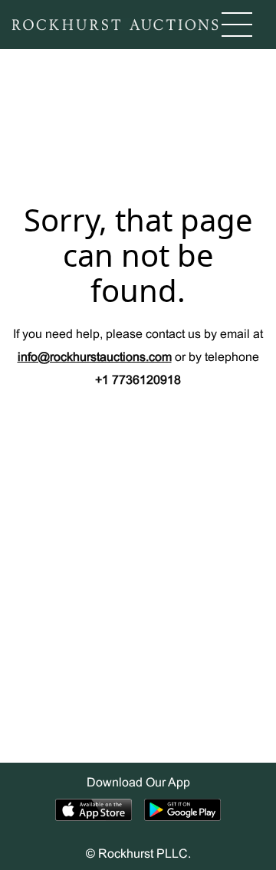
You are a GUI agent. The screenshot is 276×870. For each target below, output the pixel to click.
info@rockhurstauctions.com (95, 357)
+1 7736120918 (138, 380)
